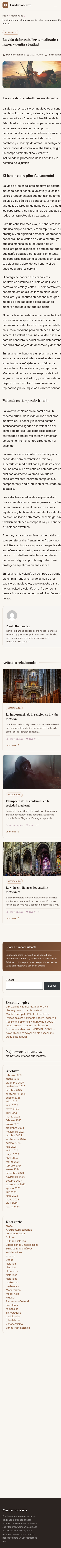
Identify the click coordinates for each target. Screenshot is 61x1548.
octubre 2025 (14, 1090)
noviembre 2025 (15, 1086)
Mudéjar (10, 1297)
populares (12, 1305)
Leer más (11, 745)
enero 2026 (13, 1078)
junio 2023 (12, 1195)
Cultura (10, 1237)
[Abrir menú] (55, 5)
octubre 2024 (14, 1135)
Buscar (10, 979)
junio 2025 (12, 1105)
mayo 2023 (12, 1199)
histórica (11, 1263)
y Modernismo (14, 1324)
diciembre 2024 (15, 1127)
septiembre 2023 (15, 1184)
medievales (11, 32)
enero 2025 (12, 1124)
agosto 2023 (13, 1188)
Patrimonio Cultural (17, 1301)
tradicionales (13, 1316)
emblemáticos (14, 1252)
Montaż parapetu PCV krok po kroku (28, 1014)
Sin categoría (13, 1312)
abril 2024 (12, 1158)
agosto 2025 (13, 1097)
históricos (11, 1274)
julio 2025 (11, 1101)
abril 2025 (12, 1112)
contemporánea (15, 1233)
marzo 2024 (13, 1161)
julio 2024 (11, 1146)
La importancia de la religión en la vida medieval (32, 716)
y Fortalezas (13, 1320)
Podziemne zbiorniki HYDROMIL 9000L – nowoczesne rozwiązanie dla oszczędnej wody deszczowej (30, 1033)
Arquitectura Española (19, 1229)
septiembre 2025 (15, 1093)
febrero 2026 (14, 1075)
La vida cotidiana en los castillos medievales (27, 889)
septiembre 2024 (16, 1139)
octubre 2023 (14, 1180)
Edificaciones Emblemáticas (22, 1244)
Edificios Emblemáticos (19, 1248)
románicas (12, 1308)
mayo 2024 (12, 1154)
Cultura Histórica (16, 1241)
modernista (12, 1293)
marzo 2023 (13, 1207)
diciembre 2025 (15, 1082)
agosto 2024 (13, 1143)
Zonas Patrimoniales (18, 1327)
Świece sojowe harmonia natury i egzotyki (31, 1017)
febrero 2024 (14, 1165)
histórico (11, 1267)
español (10, 1256)
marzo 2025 (13, 1116)
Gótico (9, 1259)
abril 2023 (12, 1203)
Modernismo (13, 1290)
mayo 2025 (12, 1109)
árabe (9, 1225)
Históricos (12, 1271)
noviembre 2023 (15, 1176)
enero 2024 (13, 1169)
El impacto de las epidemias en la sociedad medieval (27, 803)
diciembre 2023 (15, 1173)
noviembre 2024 (15, 1131)
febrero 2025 (13, 1120)
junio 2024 (12, 1150)
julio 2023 (11, 1192)
